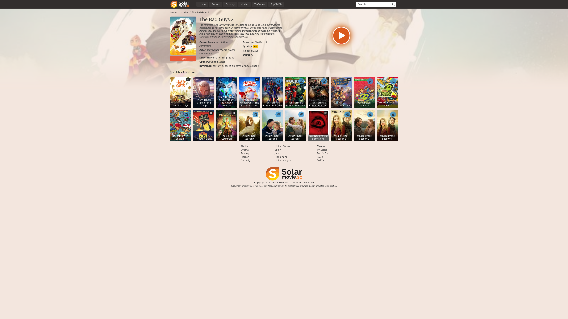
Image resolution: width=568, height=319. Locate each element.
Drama (245, 149)
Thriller (245, 146)
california (218, 65)
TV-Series (259, 4)
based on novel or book (238, 65)
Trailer (183, 58)
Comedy (245, 160)
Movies (244, 4)
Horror (245, 156)
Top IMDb (276, 4)
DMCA (320, 160)
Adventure (205, 45)
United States (217, 61)
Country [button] (230, 4)
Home (202, 4)
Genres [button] (216, 4)
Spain (278, 149)
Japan (278, 153)
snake (255, 65)
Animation (213, 42)
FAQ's (320, 156)
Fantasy (245, 153)
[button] (341, 35)
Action (224, 42)
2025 (256, 50)
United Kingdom (284, 160)
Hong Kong (281, 156)
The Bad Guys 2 (200, 12)
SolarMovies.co (282, 182)
